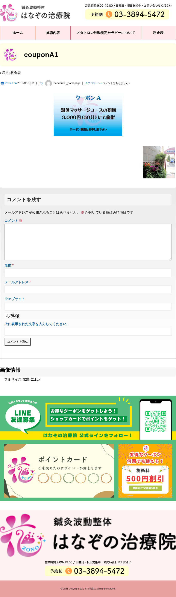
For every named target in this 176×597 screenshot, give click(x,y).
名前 (8, 265)
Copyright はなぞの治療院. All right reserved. (91, 588)
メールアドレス (17, 282)
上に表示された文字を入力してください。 (37, 324)
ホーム (18, 33)
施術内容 (53, 33)
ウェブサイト (15, 299)
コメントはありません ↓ (116, 83)
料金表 (158, 33)
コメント (14, 220)
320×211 (29, 379)
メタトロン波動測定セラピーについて (106, 33)
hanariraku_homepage (67, 83)
